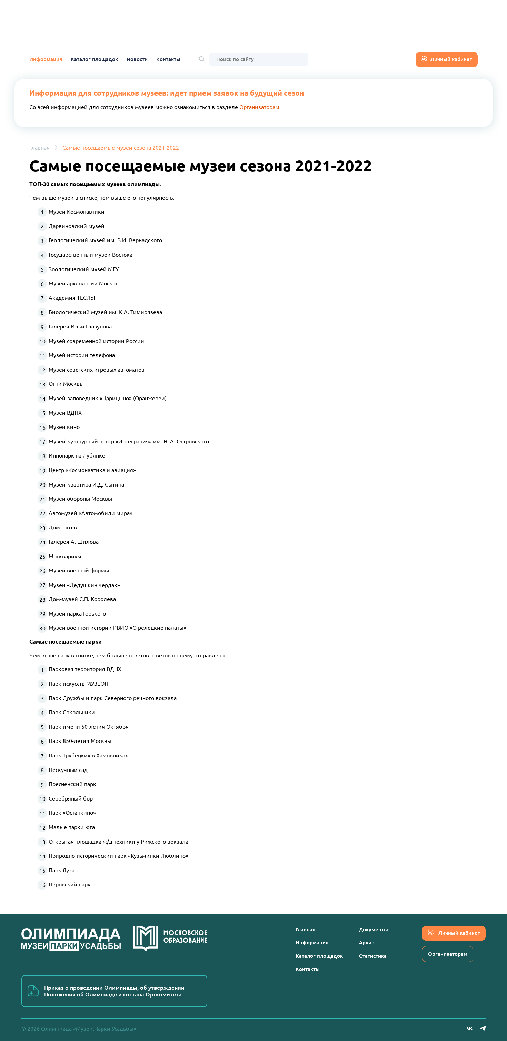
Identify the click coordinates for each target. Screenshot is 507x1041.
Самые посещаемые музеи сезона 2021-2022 (120, 148)
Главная (39, 148)
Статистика (373, 956)
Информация (45, 59)
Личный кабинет (451, 59)
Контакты (168, 59)
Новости (137, 59)
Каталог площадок (94, 59)
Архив (367, 942)
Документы (373, 929)
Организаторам (259, 107)
